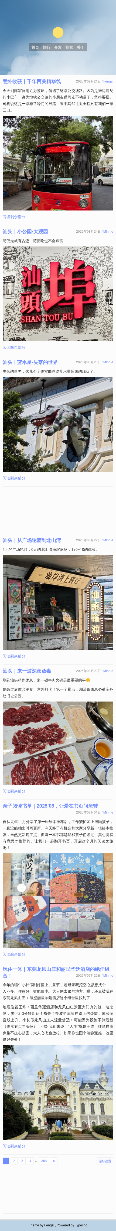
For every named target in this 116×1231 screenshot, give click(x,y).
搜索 (69, 47)
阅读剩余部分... (16, 216)
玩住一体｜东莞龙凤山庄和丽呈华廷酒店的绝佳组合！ (56, 972)
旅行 (46, 47)
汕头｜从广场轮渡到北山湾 (32, 540)
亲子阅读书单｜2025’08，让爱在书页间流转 (50, 805)
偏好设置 (104, 1160)
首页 (35, 47)
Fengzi (108, 81)
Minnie (108, 231)
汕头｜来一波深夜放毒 (27, 670)
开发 (58, 47)
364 (44, 1161)
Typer (58, 32)
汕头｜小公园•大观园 (25, 231)
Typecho (81, 1225)
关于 (80, 47)
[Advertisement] (58, 510)
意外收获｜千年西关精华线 (32, 81)
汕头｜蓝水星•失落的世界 (30, 362)
